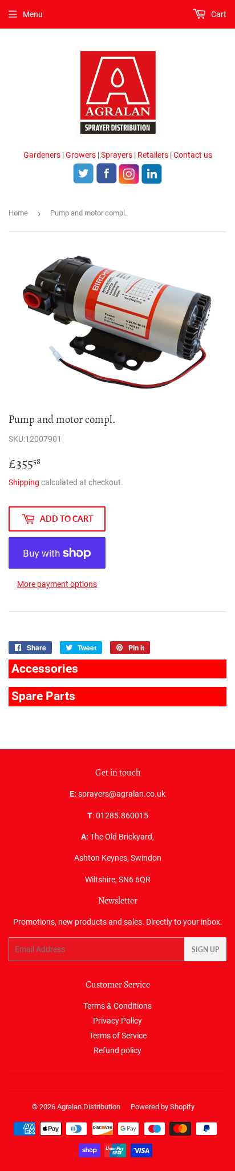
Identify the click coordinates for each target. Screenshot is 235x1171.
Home (18, 213)
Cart (217, 14)
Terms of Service (118, 1035)
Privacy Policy (117, 1020)
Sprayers (116, 154)
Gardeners (41, 154)
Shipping (24, 482)
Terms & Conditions (117, 1005)
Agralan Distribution (88, 1106)
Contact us (192, 154)
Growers (81, 154)
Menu (33, 14)
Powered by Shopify (163, 1106)
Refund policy (117, 1050)
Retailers (152, 154)
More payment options (57, 584)
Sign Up (205, 949)
